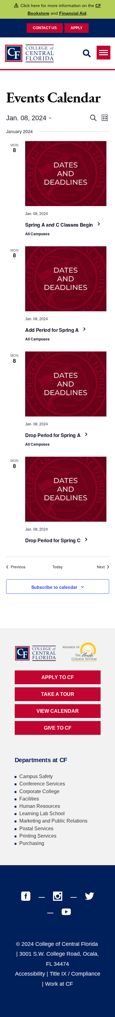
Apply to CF (57, 677)
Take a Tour (57, 694)
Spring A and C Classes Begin (59, 224)
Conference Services (42, 783)
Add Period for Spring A (52, 329)
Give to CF (57, 728)
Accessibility (30, 974)
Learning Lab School (42, 813)
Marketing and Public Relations (53, 820)
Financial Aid (72, 13)
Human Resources (39, 806)
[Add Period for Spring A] (65, 278)
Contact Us (45, 28)
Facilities (29, 798)
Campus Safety (36, 776)
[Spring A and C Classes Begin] (65, 173)
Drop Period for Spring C (53, 540)
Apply (76, 28)
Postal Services (36, 828)
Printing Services (37, 836)
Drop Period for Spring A (53, 435)
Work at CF (59, 984)
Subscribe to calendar (54, 587)
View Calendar (57, 711)
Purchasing (31, 843)
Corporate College (39, 791)
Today (57, 566)
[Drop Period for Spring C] (65, 489)
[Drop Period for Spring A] (65, 383)
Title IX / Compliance (75, 974)
